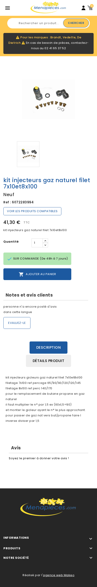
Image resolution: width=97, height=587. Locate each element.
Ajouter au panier (37, 274)
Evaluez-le (17, 323)
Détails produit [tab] (49, 360)
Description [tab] (48, 347)
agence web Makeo (58, 575)
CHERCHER (76, 23)
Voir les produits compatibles (32, 211)
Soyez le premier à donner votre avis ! (39, 458)
